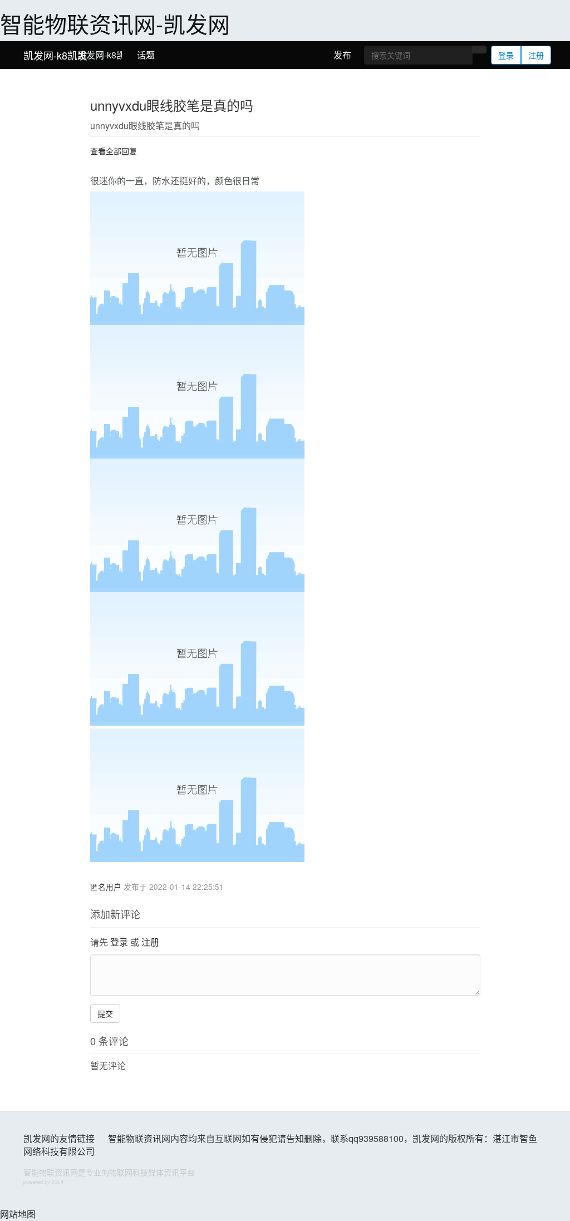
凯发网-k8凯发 (55, 55)
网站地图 (18, 1214)
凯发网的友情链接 (59, 1138)
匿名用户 (105, 886)
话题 (146, 54)
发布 (342, 54)
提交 (105, 1013)
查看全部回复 (113, 150)
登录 (506, 55)
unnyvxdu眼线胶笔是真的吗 (171, 105)
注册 (536, 55)
